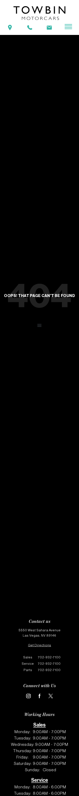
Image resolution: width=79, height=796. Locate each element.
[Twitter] (50, 696)
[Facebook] (39, 696)
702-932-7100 (42, 657)
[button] (39, 325)
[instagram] (28, 696)
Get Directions (39, 645)
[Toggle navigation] (65, 26)
